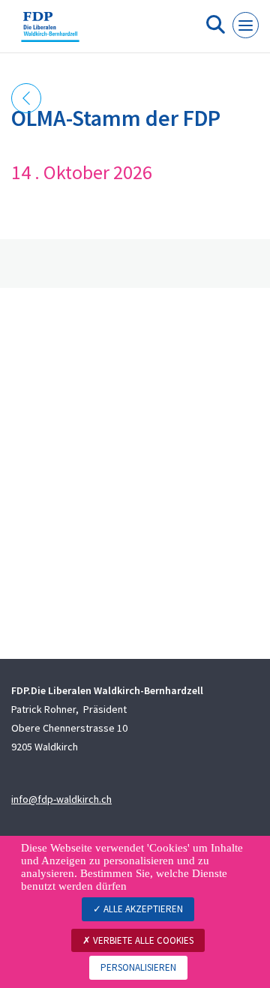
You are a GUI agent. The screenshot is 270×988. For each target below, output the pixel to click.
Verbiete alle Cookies (142, 940)
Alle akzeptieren (142, 909)
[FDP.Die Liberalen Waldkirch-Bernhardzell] (50, 32)
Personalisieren (138, 967)
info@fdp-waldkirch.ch (61, 799)
